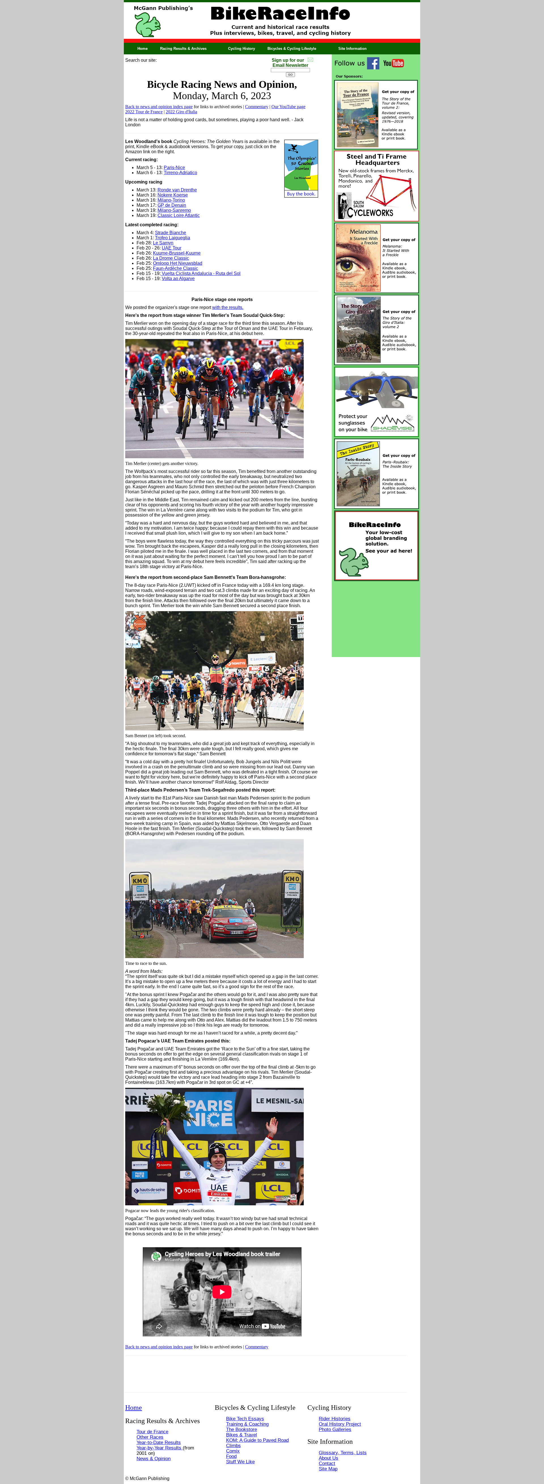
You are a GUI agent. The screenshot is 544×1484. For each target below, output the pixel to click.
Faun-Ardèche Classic (175, 268)
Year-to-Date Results (159, 1442)
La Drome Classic (171, 258)
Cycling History (241, 48)
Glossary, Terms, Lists (343, 1452)
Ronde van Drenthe (177, 189)
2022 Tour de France (144, 111)
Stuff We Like (240, 1461)
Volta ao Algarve (178, 278)
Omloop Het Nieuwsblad (177, 263)
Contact (327, 1463)
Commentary (256, 106)
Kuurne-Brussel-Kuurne (177, 253)
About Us (328, 1457)
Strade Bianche (170, 232)
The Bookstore (241, 1429)
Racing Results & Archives (183, 48)
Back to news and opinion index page (159, 106)
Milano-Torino (171, 200)
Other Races (150, 1437)
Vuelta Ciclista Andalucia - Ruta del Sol (201, 273)
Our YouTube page (288, 106)
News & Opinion (154, 1458)
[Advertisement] (375, 617)
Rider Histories (334, 1418)
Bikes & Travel (241, 1434)
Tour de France (152, 1431)
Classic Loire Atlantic (179, 215)
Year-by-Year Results (160, 1447)
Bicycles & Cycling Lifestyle (291, 48)
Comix (233, 1450)
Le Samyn (163, 242)
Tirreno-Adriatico (180, 172)
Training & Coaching (247, 1424)
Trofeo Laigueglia (172, 237)
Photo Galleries (335, 1429)
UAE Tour (171, 248)
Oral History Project (340, 1424)
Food (231, 1456)
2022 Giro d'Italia (181, 111)
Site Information (352, 48)
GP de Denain (172, 205)
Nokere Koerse (173, 195)
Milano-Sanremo (174, 210)
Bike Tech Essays (245, 1418)
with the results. (227, 307)
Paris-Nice (174, 167)
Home (142, 48)
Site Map (328, 1468)
